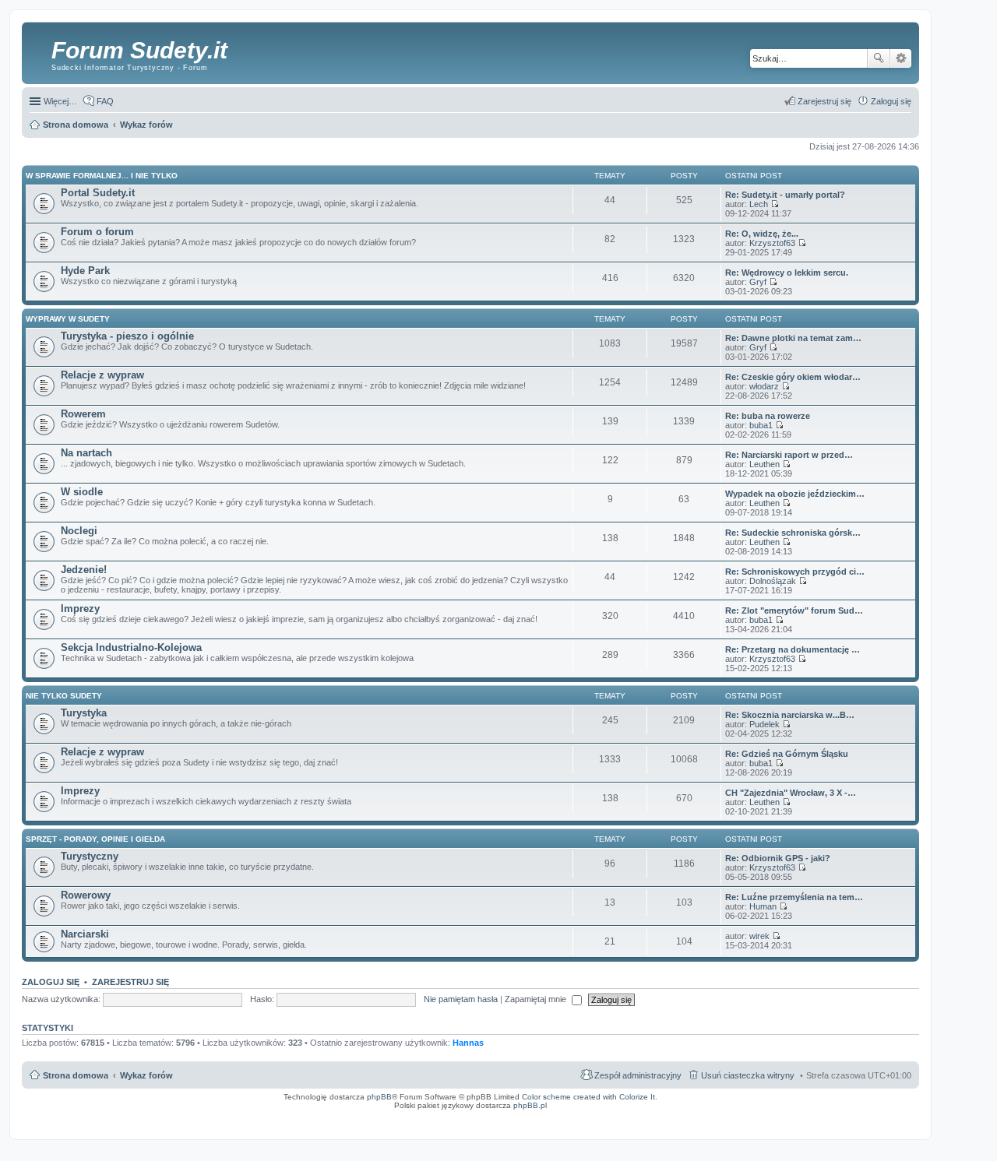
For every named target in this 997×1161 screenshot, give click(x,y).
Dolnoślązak (772, 581)
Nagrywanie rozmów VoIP (799, 1116)
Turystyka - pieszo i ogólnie (127, 336)
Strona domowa (75, 1075)
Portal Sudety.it (98, 193)
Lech (758, 204)
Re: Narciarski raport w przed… (789, 454)
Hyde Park (85, 270)
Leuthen (764, 464)
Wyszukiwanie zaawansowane (900, 58)
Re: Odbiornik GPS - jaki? (777, 858)
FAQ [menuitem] (105, 101)
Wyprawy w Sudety (68, 319)
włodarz (764, 386)
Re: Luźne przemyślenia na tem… (794, 897)
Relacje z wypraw (102, 375)
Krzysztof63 (772, 243)
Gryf (757, 282)
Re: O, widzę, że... (761, 233)
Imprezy (80, 608)
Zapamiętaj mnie (537, 999)
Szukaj (878, 58)
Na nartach (86, 453)
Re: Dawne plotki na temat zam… (793, 338)
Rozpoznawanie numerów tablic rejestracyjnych (872, 1116)
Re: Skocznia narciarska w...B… (789, 714)
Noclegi (79, 531)
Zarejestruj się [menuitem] (824, 101)
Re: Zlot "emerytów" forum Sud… (794, 610)
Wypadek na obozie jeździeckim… (795, 493)
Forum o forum (97, 231)
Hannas (468, 1042)
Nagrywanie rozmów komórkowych (843, 1120)
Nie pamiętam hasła (461, 999)
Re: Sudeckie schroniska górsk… (793, 532)
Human (763, 906)
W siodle (82, 492)
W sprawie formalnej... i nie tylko (102, 175)
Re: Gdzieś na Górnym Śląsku (786, 753)
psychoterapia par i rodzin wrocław (885, 1125)
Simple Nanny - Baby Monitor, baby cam (679, 1116)
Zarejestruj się (130, 982)
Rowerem (83, 414)
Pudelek (764, 724)
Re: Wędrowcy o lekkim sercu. (786, 272)
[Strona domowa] (38, 51)
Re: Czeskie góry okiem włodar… (793, 377)
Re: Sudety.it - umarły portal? (785, 194)
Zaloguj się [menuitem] (891, 101)
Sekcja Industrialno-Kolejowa (131, 647)
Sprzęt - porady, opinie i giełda (95, 839)
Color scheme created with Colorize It (588, 1096)
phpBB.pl (530, 1105)
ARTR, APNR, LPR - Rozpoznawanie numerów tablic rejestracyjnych (569, 1116)
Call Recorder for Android (747, 1116)
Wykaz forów (146, 1075)
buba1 (761, 425)
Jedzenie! (84, 569)
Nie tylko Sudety (64, 695)
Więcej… (60, 101)
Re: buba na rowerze (767, 415)
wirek (759, 936)
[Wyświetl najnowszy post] (774, 204)
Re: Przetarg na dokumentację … (792, 649)
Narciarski (85, 934)
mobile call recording (899, 1120)
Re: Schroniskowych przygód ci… (795, 571)
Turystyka (84, 713)
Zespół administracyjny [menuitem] (638, 1075)
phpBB (379, 1096)
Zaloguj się (50, 982)
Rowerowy (86, 895)
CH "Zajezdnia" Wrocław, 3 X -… (790, 792)
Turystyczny (89, 856)
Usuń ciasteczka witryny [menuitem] (747, 1075)
